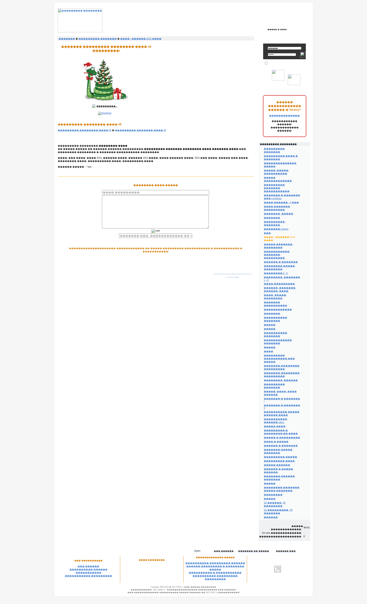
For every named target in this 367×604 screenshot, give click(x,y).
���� (268, 351)
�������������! (284, 115)
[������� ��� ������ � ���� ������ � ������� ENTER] (277, 29)
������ (271, 517)
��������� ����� (280, 457)
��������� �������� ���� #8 (84, 130)
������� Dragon (276, 229)
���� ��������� (279, 283)
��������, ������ (281, 380)
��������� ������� (98, 38)
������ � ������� (281, 262)
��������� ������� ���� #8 (140, 130)
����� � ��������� (282, 437)
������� (67, 38)
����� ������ (277, 465)
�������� (273, 494)
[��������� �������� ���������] (80, 31)
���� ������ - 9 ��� (281, 202)
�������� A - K (276, 273)
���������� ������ (88, 569)
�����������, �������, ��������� (277, 254)
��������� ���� (279, 461)
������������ (278, 309)
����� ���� (274, 426)
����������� (88, 572)
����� (269, 324)
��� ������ (88, 566)
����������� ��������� (88, 575)
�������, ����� (278, 213)
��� (267, 233)
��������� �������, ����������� (276, 187)
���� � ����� (276, 441)
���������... (106, 106)
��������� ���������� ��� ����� (279, 358)
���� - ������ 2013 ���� (140, 38)
